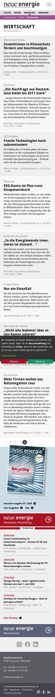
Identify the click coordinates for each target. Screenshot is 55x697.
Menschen (43, 13)
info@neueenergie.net (13, 677)
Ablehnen (13, 361)
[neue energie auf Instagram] (19, 644)
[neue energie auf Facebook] (27, 644)
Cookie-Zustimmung (12, 693)
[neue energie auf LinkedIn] (35, 644)
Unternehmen (10, 17)
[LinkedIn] (49, 692)
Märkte (21, 17)
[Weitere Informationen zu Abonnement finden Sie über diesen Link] (48, 630)
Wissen (17, 13)
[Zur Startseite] (21, 4)
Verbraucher (32, 17)
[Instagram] (38, 692)
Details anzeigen (8, 355)
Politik (7, 13)
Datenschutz (27, 690)
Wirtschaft (29, 13)
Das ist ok (40, 361)
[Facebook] (43, 692)
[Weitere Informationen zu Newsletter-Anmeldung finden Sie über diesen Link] (48, 520)
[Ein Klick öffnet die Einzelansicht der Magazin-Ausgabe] (27, 471)
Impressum (15, 690)
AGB (5, 690)
